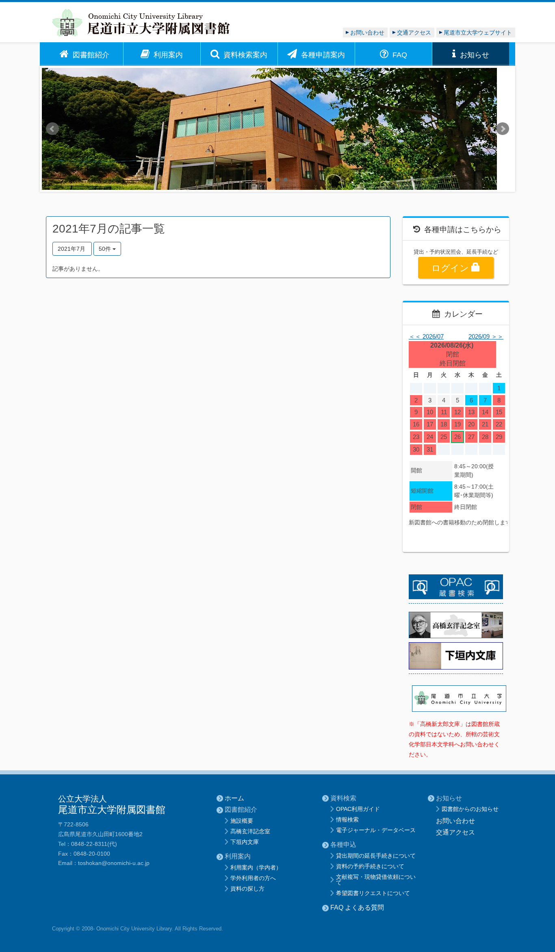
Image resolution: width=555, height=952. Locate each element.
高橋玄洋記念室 (250, 831)
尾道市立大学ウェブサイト (478, 32)
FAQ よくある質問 (357, 907)
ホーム (234, 798)
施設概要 (241, 820)
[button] (84, 54)
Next (502, 128)
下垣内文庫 (244, 842)
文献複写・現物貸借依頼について (376, 880)
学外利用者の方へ (253, 878)
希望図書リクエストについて (373, 893)
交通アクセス (414, 32)
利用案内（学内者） (256, 867)
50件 (106, 249)
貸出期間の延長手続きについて (376, 855)
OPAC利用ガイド (358, 809)
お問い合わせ (367, 32)
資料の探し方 (247, 888)
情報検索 (347, 819)
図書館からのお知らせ (470, 809)
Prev (52, 128)
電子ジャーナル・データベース (376, 830)
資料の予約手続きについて (370, 866)
